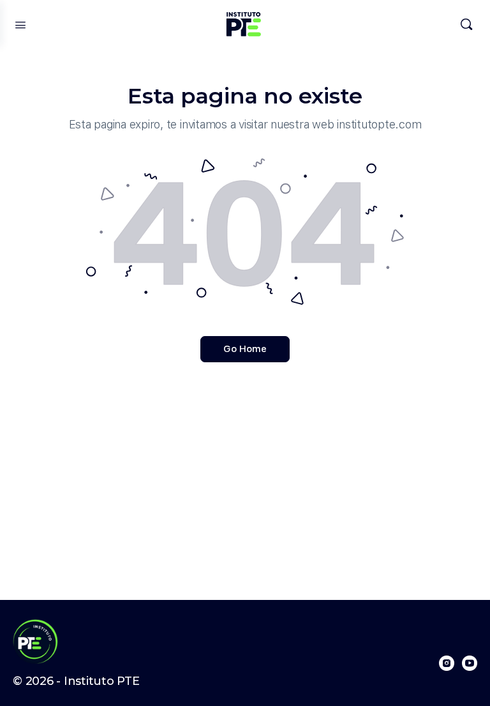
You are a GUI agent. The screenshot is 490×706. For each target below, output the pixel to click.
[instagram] (446, 663)
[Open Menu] (20, 23)
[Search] (466, 24)
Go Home (245, 349)
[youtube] (469, 663)
